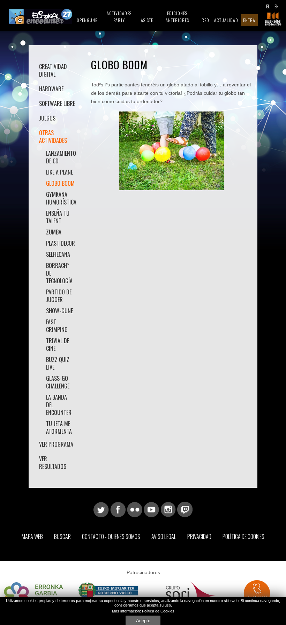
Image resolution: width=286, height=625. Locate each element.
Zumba (53, 232)
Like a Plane (59, 172)
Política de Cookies (243, 536)
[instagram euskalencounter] (168, 509)
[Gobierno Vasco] (108, 595)
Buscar (62, 536)
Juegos (47, 118)
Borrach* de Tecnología (59, 273)
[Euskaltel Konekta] (257, 595)
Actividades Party (119, 16)
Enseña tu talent (57, 217)
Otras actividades (53, 137)
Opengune (87, 20)
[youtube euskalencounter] (151, 509)
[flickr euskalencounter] (134, 509)
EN (276, 6)
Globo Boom (60, 183)
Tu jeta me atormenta (59, 427)
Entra (249, 20)
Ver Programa (56, 444)
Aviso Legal (163, 536)
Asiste (147, 20)
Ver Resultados (52, 463)
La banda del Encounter (59, 405)
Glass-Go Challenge (57, 382)
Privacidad (199, 536)
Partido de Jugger (59, 296)
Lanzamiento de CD (60, 157)
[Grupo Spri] (190, 595)
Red (205, 20)
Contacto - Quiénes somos (111, 536)
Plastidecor (60, 243)
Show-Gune (59, 311)
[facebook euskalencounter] (118, 509)
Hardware (51, 89)
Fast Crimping (57, 326)
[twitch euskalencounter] (185, 509)
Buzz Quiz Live (57, 363)
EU (268, 6)
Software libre (57, 103)
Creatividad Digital (53, 70)
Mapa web (32, 536)
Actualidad (226, 20)
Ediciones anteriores (177, 16)
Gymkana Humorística (60, 198)
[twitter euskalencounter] (101, 509)
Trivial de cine (57, 345)
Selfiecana (58, 254)
